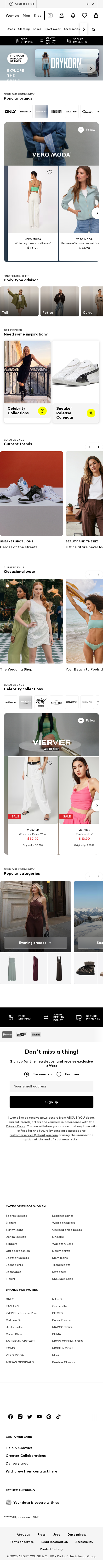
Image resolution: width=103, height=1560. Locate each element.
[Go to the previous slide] (82, 68)
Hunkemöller (15, 1327)
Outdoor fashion (18, 1250)
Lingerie (58, 1236)
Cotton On (14, 1320)
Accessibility (84, 1542)
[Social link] (10, 1416)
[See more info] (18, 129)
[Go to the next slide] (91, 68)
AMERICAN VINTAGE (20, 1341)
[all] (51, 111)
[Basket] (96, 15)
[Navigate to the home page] (32, 1398)
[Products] (35, 968)
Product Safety (51, 1549)
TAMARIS (12, 1306)
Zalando (80, 1556)
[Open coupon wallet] (50, 15)
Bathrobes (13, 1271)
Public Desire (61, 1320)
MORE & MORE (63, 1348)
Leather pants (63, 1215)
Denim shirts (61, 1250)
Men (26, 15)
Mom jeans (60, 1257)
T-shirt (11, 1278)
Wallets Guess (62, 1243)
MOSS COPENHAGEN (67, 1341)
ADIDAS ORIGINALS (20, 1362)
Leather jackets (17, 1257)
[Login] (61, 15)
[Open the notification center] (73, 15)
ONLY (10, 1299)
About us (23, 1534)
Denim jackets (16, 1236)
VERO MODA (15, 1355)
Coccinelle (59, 1306)
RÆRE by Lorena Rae (21, 1313)
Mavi (55, 1355)
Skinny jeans (14, 1229)
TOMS (10, 1348)
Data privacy (77, 1534)
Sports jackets (16, 1215)
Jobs (56, 1534)
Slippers (11, 1243)
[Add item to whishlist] (50, 172)
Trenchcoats (61, 1264)
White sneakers (63, 1222)
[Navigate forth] (83, 29)
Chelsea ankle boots (67, 1229)
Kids (37, 15)
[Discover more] (51, 144)
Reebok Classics (63, 1362)
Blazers (11, 1222)
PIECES (57, 1313)
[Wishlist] (84, 15)
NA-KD (57, 1299)
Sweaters (59, 1271)
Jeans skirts (14, 1264)
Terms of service (22, 1542)
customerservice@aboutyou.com (34, 1135)
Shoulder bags (62, 1278)
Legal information (54, 1542)
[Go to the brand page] (51, 62)
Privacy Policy (15, 1126)
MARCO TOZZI (62, 1327)
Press (42, 1534)
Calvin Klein (14, 1334)
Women (12, 15)
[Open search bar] (92, 30)
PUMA (56, 1334)
